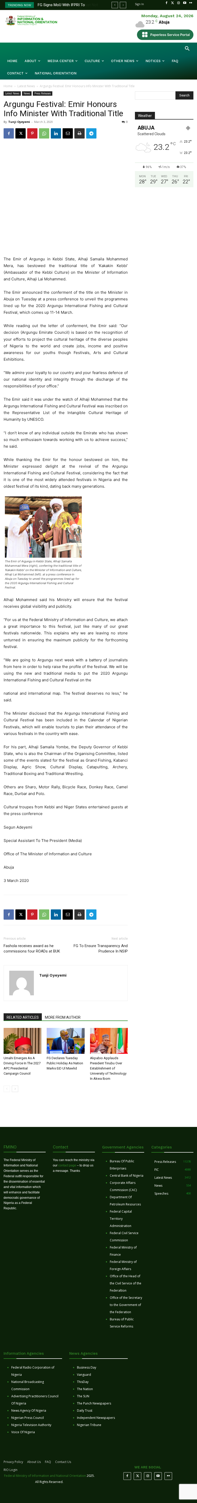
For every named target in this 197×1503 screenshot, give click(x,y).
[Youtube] (185, 3)
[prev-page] (7, 1089)
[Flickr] (190, 3)
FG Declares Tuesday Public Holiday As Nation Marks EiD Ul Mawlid (65, 1063)
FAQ (48, 1462)
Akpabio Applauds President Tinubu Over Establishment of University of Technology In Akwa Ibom (108, 1068)
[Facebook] (166, 3)
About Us (34, 1462)
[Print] (79, 133)
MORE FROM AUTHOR (63, 1017)
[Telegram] (91, 133)
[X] (20, 133)
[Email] (68, 133)
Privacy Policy (13, 1462)
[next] (123, 5)
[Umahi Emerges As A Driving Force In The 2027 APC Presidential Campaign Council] (22, 1041)
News (27, 93)
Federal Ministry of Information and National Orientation (45, 1475)
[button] (187, 49)
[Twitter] (172, 3)
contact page (67, 1165)
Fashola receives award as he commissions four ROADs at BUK (32, 949)
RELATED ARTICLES (23, 1017)
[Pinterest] (32, 133)
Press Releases (42, 93)
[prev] (115, 5)
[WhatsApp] (44, 133)
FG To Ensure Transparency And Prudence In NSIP (101, 949)
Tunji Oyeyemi (19, 122)
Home (8, 86)
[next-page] (15, 1089)
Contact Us (63, 1462)
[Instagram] (178, 3)
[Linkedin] (56, 133)
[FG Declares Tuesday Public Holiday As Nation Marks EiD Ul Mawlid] (65, 1041)
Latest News (26, 86)
